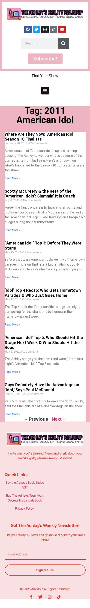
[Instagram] (45, 29)
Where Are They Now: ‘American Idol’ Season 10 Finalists (39, 137)
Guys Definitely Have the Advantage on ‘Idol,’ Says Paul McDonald (42, 387)
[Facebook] (28, 29)
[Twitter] (36, 29)
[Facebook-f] (31, 597)
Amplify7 (36, 589)
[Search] (63, 43)
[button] (45, 90)
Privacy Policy (24, 508)
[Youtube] (62, 29)
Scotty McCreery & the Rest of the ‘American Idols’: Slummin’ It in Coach (40, 194)
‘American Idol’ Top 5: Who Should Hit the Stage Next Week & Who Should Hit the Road (44, 342)
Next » (59, 419)
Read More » (13, 178)
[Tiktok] (53, 29)
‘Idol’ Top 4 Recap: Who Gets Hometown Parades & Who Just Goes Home (43, 293)
